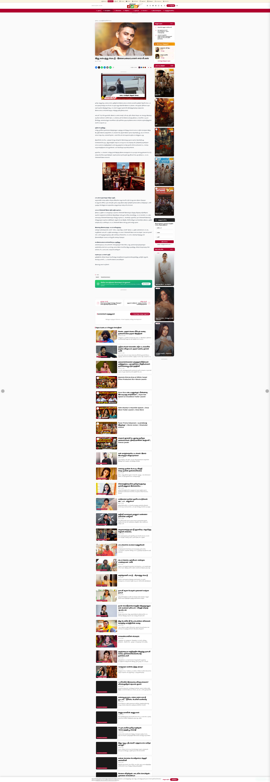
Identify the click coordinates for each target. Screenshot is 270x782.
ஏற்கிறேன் (174, 779)
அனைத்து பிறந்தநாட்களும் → (164, 61)
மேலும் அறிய (166, 779)
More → (172, 23)
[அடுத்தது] (267, 391)
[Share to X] (99, 67)
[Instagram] (156, 5)
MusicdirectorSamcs (105, 277)
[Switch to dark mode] (161, 5)
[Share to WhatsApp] (102, 67)
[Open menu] (177, 5)
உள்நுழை (171, 5)
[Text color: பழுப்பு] (143, 67)
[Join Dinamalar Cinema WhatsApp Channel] (159, 5)
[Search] (164, 5)
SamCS (97, 277)
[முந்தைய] (2, 391)
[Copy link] (113, 67)
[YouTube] (153, 5)
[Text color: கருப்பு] (139, 67)
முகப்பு (96, 20)
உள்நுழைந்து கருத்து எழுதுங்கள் (141, 314)
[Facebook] (147, 5)
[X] (150, 5)
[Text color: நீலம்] (141, 67)
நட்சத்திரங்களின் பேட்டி (105, 20)
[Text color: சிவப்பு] (145, 67)
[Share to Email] (107, 67)
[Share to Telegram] (105, 67)
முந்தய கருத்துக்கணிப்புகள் (163, 244)
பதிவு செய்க (164, 241)
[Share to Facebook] (96, 67)
